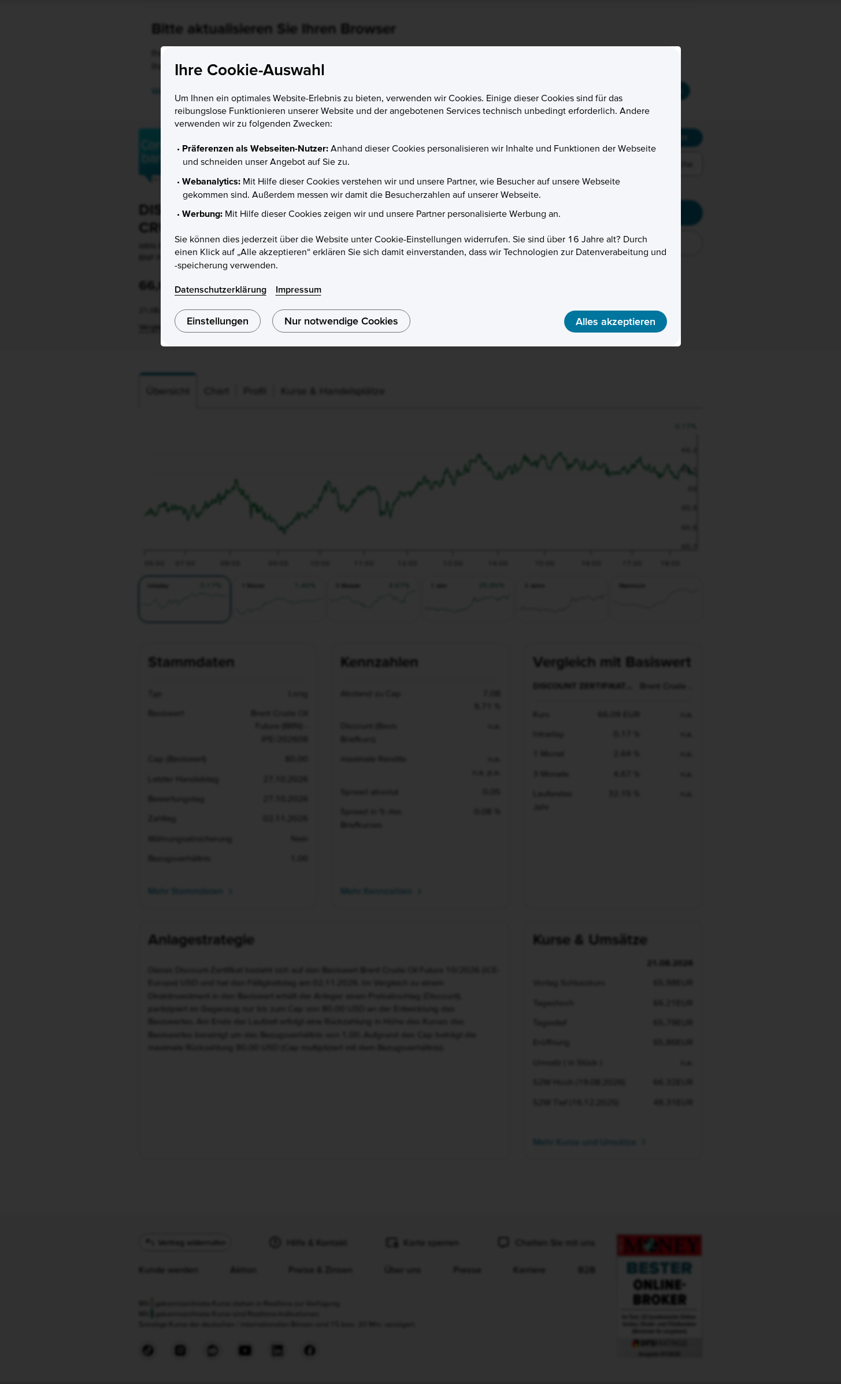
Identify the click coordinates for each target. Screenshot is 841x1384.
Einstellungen (218, 321)
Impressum (298, 289)
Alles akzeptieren (615, 321)
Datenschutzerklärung (220, 289)
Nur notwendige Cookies (341, 321)
